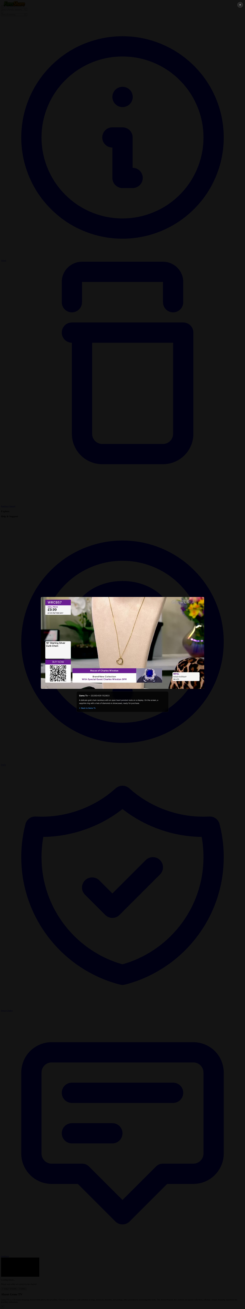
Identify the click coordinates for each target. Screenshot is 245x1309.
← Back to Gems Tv (87, 708)
